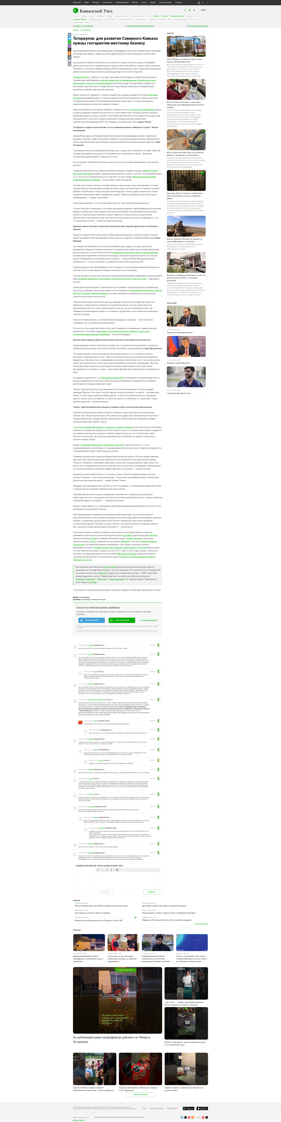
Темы (86, 2)
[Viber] (69, 46)
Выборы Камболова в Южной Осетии (140, 26)
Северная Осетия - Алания (157, 19)
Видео (153, 2)
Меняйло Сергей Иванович (178, 362)
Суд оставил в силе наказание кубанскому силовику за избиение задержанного (122, 959)
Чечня (191, 19)
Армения (109, 16)
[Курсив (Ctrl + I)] (102, 870)
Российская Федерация (125, 19)
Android (106, 567)
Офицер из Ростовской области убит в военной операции (166, 920)
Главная (75, 30)
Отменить (151, 892)
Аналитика (107, 2)
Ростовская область (140, 19)
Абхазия (76, 16)
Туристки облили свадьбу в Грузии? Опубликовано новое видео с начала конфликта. (93, 1088)
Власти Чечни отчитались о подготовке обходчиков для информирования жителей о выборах (185, 105)
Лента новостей (86, 30)
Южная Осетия (199, 19)
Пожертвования (172, 1108)
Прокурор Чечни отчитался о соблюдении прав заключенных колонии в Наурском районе (185, 196)
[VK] (69, 35)
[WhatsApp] (69, 42)
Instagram (90, 579)
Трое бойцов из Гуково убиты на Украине (92, 912)
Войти (203, 10)
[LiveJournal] (69, 57)
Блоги (144, 2)
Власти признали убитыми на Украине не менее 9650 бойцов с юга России (184, 240)
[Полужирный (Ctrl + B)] (98, 870)
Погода (178, 2)
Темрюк (90, 684)
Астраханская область (121, 16)
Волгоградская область (138, 16)
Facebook (80, 579)
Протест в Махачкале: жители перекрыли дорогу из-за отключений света (185, 1043)
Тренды (95, 2)
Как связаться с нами (156, 1108)
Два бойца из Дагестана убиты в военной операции (164, 905)
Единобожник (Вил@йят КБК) (97, 699)
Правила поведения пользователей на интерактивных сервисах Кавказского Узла (119, 1117)
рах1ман (91, 806)
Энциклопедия (121, 2)
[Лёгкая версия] (199, 3)
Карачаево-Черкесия (80, 19)
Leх (100, 730)
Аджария (84, 16)
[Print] (69, 64)
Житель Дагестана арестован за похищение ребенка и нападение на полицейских (185, 153)
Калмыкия (189, 16)
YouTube (93, 582)
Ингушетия (165, 16)
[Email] (69, 61)
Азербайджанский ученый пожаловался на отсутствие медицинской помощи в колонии (156, 959)
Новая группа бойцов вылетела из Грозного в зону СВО (98, 920)
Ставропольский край (180, 19)
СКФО (169, 19)
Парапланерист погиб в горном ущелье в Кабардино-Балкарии (168, 912)
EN (207, 2)
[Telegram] (69, 38)
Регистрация (104, 891)
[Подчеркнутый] (107, 870)
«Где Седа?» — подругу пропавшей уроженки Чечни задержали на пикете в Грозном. (184, 1003)
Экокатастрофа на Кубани (198, 26)
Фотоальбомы (165, 2)
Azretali (90, 654)
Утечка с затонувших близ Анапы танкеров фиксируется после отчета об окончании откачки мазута (191, 959)
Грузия (149, 16)
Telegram (102, 573)
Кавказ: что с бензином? (84, 26)
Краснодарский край (95, 19)
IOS (113, 567)
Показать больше (141, 1094)
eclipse (95, 721)
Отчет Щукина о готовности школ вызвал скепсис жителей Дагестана (185, 60)
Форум (135, 2)
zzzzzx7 (101, 760)
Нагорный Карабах (109, 19)
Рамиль (90, 645)
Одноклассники (117, 579)
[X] (69, 50)
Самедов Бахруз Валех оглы (178, 393)
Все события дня (201, 924)
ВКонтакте (102, 579)
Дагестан (156, 16)
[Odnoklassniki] (69, 53)
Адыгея (91, 16)
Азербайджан (100, 16)
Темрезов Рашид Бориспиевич (180, 332)
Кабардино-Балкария (177, 16)
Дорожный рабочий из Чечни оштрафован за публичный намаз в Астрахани (88, 959)
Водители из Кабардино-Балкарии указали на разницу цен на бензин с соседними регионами (186, 278)
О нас (144, 1108)
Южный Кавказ (78, 22)
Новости (76, 2)
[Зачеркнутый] (111, 870)
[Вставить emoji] (117, 870)
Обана (95, 671)
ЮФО (86, 22)
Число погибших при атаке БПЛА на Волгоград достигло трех (101, 905)
